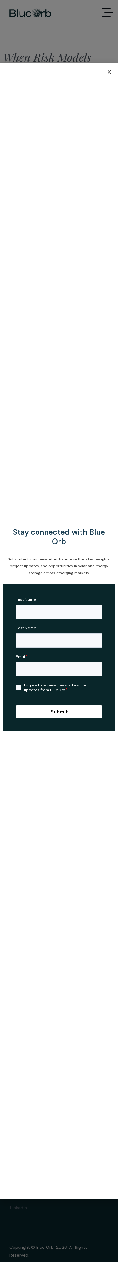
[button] (109, 71)
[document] (59, 631)
